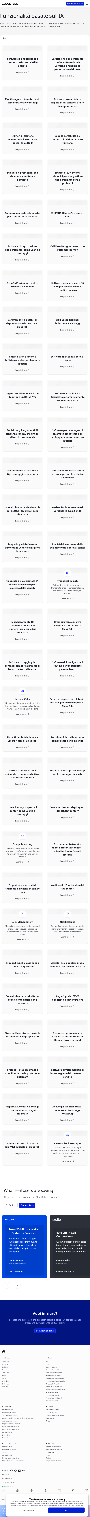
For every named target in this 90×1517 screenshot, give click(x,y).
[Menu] (87, 3)
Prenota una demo (45, 1331)
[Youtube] (23, 1471)
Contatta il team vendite (75, 4)
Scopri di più (21, 72)
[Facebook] (11, 1471)
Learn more (66, 598)
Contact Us (5, 1475)
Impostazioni (28, 1510)
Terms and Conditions (9, 1482)
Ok (66, 1510)
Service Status (8, 1486)
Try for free (11, 1205)
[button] (45, 38)
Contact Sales (27, 1205)
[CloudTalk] (10, 4)
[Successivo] (17, 1285)
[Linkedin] (19, 1471)
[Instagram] (15, 1471)
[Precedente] (7, 1285)
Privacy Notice (7, 1479)
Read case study (15, 1271)
